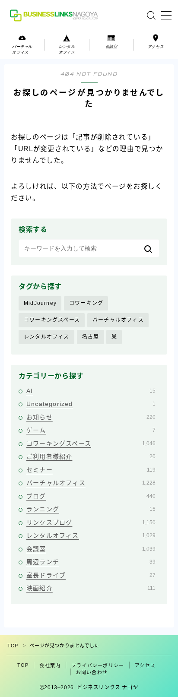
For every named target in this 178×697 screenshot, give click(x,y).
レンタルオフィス (47, 337)
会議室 (91, 548)
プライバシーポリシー (97, 665)
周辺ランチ (91, 561)
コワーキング (86, 303)
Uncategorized (91, 403)
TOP (12, 645)
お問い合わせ (92, 672)
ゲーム (91, 430)
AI (91, 390)
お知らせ (91, 417)
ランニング (91, 509)
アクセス (145, 665)
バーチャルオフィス (118, 320)
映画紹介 (91, 588)
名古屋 (90, 337)
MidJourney (40, 303)
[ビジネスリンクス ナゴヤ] (55, 15)
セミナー (91, 469)
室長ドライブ (91, 575)
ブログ (91, 496)
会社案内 (49, 665)
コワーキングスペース (52, 320)
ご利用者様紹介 (91, 456)
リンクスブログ (91, 522)
